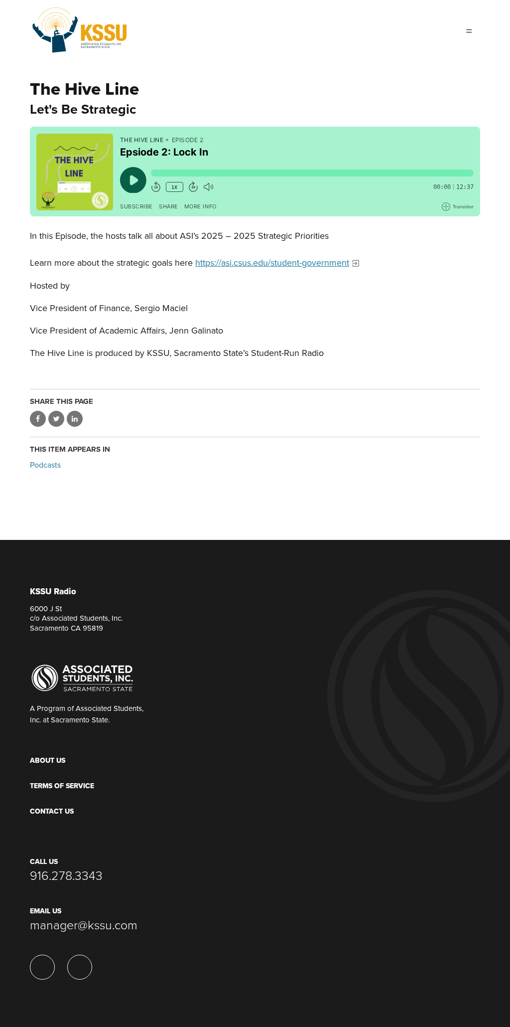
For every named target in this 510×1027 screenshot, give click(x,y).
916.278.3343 (66, 875)
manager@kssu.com (83, 925)
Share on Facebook (38, 419)
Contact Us (52, 811)
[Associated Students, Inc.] (82, 678)
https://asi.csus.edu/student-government (272, 262)
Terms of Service (62, 786)
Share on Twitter (56, 419)
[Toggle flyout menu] (469, 30)
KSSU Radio (53, 592)
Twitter (438, 30)
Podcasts (45, 465)
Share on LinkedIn (75, 419)
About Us (47, 760)
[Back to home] (79, 27)
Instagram (418, 30)
